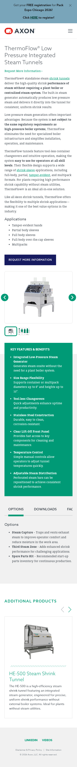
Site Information (53, 750)
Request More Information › (23, 71)
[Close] (70, 5)
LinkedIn (31, 740)
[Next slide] (70, 609)
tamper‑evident (39, 175)
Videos (47, 740)
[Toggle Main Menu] (70, 31)
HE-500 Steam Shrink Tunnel (32, 676)
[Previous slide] (62, 609)
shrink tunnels (59, 78)
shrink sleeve (26, 170)
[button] (10, 331)
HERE (34, 17)
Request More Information (30, 259)
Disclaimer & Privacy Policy (29, 750)
